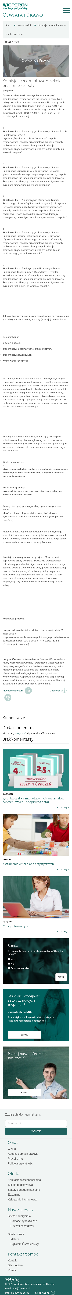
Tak (28, 690)
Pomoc (12, 1270)
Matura (14, 1239)
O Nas (12, 1148)
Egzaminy (14, 1194)
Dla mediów (15, 1265)
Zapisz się (36, 1131)
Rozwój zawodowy (22, 1225)
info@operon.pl (21, 1288)
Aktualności (24, 25)
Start (7, 25)
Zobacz (24, 1034)
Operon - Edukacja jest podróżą (15, 6)
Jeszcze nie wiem (20, 968)
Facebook (53, 1293)
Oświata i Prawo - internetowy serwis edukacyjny (23, 15)
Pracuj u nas (15, 1158)
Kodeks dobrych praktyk (23, 1153)
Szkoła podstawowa (20, 1184)
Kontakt (12, 1260)
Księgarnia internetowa (22, 1199)
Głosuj (61, 977)
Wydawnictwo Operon (12, 1280)
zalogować (20, 733)
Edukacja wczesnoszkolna (24, 1179)
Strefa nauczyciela (19, 1216)
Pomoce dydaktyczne (23, 1221)
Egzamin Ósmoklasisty (24, 1244)
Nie (13, 963)
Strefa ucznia (16, 1234)
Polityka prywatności (20, 1163)
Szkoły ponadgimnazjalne (24, 1189)
